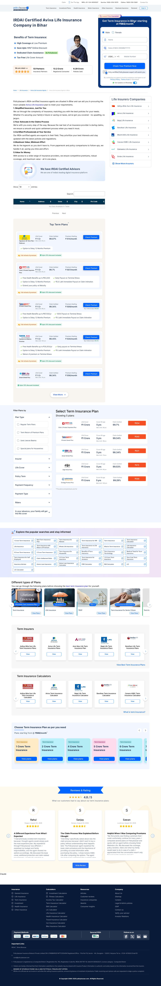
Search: (70, 194)
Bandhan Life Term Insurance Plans (132, 647)
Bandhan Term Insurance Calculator (106, 694)
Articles (83, 893)
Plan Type (19, 417)
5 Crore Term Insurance (22, 552)
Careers (118, 900)
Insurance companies (88, 900)
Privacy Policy (115, 79)
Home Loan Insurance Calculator (66, 564)
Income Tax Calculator (54, 900)
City (75, 201)
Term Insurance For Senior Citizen (123, 610)
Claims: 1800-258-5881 (129, 2)
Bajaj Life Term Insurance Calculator (80, 694)
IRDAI (13, 947)
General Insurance (22, 893)
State (60, 201)
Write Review (80, 865)
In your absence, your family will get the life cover (31, 512)
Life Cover (19, 467)
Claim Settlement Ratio (44, 558)
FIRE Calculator (87, 564)
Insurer (18, 459)
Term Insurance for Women (65, 540)
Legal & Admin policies (123, 903)
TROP (80, 610)
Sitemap (118, 897)
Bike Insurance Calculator (56, 926)
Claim (64, 2)
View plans (26, 759)
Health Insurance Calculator (56, 916)
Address (41, 201)
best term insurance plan (77, 586)
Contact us (119, 910)
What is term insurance (133, 712)
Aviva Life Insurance (35, 105)
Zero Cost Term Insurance (132, 558)
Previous (55, 213)
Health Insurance (21, 906)
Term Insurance (109, 540)
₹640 (137, 436)
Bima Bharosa (21, 947)
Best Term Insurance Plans (133, 665)
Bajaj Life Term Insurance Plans (106, 647)
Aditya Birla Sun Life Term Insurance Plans (27, 647)
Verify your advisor (122, 913)
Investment (19, 903)
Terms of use (125, 79)
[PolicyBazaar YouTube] (145, 936)
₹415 (137, 465)
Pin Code (94, 201)
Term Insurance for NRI (89, 540)
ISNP (117, 906)
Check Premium (91, 237)
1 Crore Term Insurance (22, 540)
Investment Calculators (58, 893)
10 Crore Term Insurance (64, 558)
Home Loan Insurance (44, 564)
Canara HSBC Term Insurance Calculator (132, 694)
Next (64, 213)
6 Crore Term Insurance (127, 748)
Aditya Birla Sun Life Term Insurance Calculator (28, 694)
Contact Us (144, 2)
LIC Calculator (19, 570)
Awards (83, 903)
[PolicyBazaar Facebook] (126, 936)
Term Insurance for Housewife (65, 552)
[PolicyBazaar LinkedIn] (138, 936)
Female (118, 32)
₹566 (137, 479)
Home (15, 90)
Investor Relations (122, 916)
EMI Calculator (109, 564)
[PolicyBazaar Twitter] (132, 936)
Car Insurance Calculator (55, 923)
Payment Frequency (24, 485)
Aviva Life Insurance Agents (38, 90)
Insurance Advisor (20, 564)
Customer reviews (87, 897)
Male (107, 32)
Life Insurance (24, 90)
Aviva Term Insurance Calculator (54, 694)
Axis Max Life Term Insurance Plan (80, 647)
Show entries (25, 187)
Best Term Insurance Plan (43, 540)
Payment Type (21, 494)
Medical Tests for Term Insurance (134, 552)
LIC (128, 564)
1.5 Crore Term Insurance (109, 558)
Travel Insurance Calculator (56, 920)
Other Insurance (21, 910)
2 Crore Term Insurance (45, 552)
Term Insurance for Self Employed (22, 558)
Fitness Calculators (56, 897)
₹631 (137, 451)
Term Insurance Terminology (109, 552)
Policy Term (20, 476)
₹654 (137, 423)
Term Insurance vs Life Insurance (89, 546)
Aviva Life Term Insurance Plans (54, 647)
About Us (118, 893)
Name (22, 201)
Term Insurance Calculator (132, 540)
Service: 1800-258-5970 (109, 2)
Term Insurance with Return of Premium (43, 546)
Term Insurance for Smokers (88, 558)
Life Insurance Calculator (131, 546)
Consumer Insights (87, 906)
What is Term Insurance (112, 546)
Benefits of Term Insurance (87, 552)
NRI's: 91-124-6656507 (90, 2)
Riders (18, 502)
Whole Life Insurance (66, 546)
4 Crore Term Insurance (75, 748)
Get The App (75, 2)
